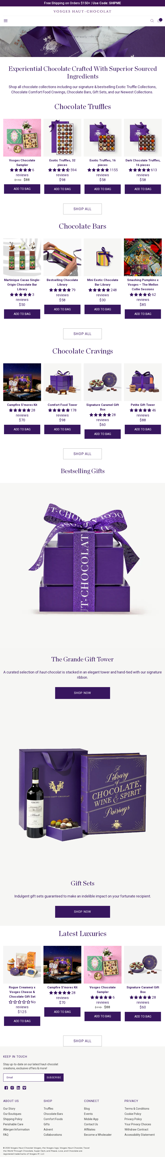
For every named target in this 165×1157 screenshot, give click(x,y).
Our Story (9, 1108)
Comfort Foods (53, 1119)
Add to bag (22, 189)
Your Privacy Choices (138, 1124)
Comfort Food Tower (62, 405)
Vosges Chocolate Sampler (22, 163)
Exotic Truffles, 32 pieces (62, 163)
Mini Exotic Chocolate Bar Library (102, 282)
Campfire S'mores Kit (22, 405)
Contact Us (91, 1124)
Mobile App (91, 1119)
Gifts (47, 1124)
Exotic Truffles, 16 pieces (103, 163)
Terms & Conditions (137, 1108)
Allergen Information (16, 1129)
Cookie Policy (133, 1113)
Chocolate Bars (53, 1113)
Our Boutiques (12, 1113)
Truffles (48, 1108)
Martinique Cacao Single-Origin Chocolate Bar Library (22, 284)
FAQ (5, 1134)
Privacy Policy (133, 1119)
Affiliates (89, 1129)
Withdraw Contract (136, 1129)
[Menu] (5, 20)
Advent (48, 1129)
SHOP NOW (82, 693)
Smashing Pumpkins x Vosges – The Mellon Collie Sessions (143, 284)
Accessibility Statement (140, 1134)
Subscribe (54, 1077)
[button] (152, 20)
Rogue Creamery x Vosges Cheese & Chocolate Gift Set (22, 992)
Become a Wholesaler (98, 1134)
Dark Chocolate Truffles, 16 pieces (143, 163)
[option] (82, 3)
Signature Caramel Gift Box (102, 407)
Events (88, 1113)
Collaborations (53, 1134)
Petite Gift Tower (143, 405)
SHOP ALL (82, 209)
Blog (87, 1108)
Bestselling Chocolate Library (62, 282)
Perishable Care (13, 1124)
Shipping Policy (12, 1119)
